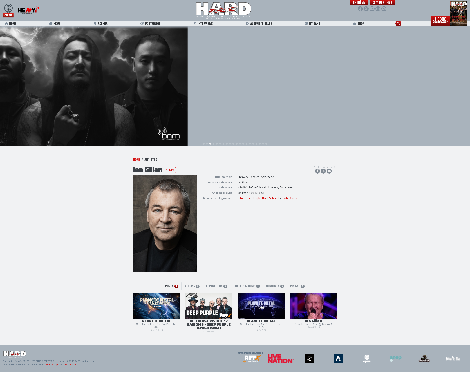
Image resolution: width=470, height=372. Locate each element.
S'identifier (383, 2)
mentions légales (52, 364)
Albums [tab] (191, 286)
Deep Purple (253, 198)
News (57, 23)
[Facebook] (360, 8)
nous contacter (70, 364)
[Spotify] (383, 8)
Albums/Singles (261, 23)
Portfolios (152, 23)
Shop (360, 23)
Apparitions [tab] (216, 286)
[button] (359, 2)
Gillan (241, 198)
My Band (314, 23)
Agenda (103, 23)
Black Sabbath (270, 198)
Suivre (170, 170)
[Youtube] (372, 8)
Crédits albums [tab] (246, 286)
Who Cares (290, 198)
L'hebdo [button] (441, 20)
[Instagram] (377, 8)
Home (12, 23)
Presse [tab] (296, 286)
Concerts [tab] (274, 286)
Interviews (205, 23)
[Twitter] (366, 8)
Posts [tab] (171, 286)
